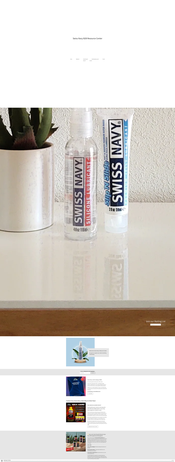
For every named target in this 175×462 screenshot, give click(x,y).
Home (71, 59)
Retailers (77, 59)
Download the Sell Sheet (92, 426)
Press (103, 59)
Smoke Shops (85, 59)
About (84, 60)
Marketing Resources (95, 59)
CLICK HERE (90, 393)
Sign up (163, 324)
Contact (90, 60)
